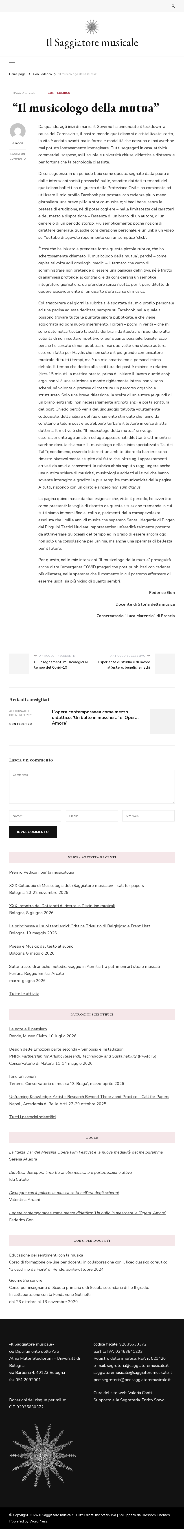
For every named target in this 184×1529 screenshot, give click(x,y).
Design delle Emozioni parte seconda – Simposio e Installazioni (66, 1049)
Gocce (17, 143)
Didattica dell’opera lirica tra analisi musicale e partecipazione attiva (70, 1172)
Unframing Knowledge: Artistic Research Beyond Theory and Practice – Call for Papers (89, 1096)
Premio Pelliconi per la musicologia (41, 872)
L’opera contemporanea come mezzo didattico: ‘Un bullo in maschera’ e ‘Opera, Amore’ (95, 717)
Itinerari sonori (22, 1076)
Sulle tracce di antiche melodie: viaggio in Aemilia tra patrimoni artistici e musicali (84, 966)
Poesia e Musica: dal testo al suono (41, 946)
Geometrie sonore (25, 1280)
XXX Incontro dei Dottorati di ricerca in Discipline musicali (62, 905)
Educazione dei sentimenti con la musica (46, 1255)
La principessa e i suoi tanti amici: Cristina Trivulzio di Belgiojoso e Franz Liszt (79, 926)
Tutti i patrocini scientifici (32, 1117)
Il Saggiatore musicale (92, 42)
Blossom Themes (156, 1515)
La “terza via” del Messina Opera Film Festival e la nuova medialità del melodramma (86, 1152)
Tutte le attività (24, 993)
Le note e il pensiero (28, 1029)
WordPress (38, 1521)
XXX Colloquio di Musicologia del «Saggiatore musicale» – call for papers (76, 885)
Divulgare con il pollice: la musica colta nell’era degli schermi (64, 1192)
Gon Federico (59, 93)
